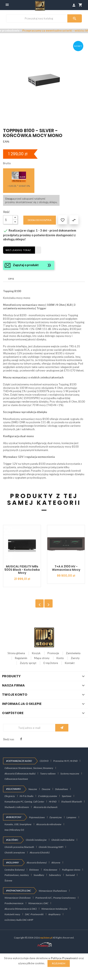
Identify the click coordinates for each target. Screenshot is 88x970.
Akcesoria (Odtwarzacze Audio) (20, 773)
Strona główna (16, 653)
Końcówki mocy (12, 914)
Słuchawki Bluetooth (71, 801)
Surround (70, 875)
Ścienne (8, 880)
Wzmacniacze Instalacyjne (54, 908)
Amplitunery (54, 914)
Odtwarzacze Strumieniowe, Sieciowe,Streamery (29, 768)
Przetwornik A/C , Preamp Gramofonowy (55, 897)
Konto (60, 658)
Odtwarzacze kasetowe (16, 778)
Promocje (53, 653)
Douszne (46, 789)
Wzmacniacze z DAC (38, 903)
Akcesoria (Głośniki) (40, 852)
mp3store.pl (46, 937)
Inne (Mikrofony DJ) (14, 829)
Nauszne (32, 789)
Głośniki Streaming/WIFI (51, 846)
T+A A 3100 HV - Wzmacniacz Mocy (66, 568)
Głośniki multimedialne (62, 839)
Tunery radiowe (48, 773)
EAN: (6, 141)
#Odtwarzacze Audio (19, 760)
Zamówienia (73, 653)
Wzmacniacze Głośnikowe (18, 897)
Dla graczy (10, 796)
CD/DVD (44, 760)
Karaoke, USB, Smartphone (18, 824)
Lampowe (71, 817)
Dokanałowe (61, 789)
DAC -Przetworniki (34, 914)
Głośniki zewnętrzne (15, 852)
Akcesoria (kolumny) (37, 862)
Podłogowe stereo (71, 869)
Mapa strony (42, 658)
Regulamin (21, 658)
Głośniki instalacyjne (36, 839)
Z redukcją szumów (47, 796)
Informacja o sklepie (22, 703)
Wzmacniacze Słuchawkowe (53, 890)
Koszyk (36, 653)
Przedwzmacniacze (14, 903)
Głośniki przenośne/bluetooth (19, 846)
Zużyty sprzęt (28, 663)
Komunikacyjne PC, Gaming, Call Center (24, 801)
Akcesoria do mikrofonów (48, 824)
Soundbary (39, 875)
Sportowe (66, 796)
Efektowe (34, 869)
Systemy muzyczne (69, 773)
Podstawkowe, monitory (17, 875)
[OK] (61, 727)
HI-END (52, 801)
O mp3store (50, 663)
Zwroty (75, 658)
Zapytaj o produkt (26, 265)
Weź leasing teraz (18, 250)
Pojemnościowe (37, 817)
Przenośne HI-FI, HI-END (65, 760)
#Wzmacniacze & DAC (18, 890)
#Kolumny (12, 862)
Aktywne (55, 862)
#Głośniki (12, 839)
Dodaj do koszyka (39, 220)
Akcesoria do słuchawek (46, 807)
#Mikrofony (13, 817)
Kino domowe (50, 869)
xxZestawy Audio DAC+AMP (19, 919)
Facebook (21, 739)
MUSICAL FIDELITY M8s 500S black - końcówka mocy (22, 569)
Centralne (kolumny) (15, 869)
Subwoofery (55, 875)
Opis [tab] (11, 278)
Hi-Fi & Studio (26, 796)
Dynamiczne (56, 817)
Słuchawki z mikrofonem (17, 807)
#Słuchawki (13, 788)
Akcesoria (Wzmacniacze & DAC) (21, 908)
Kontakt (69, 663)
